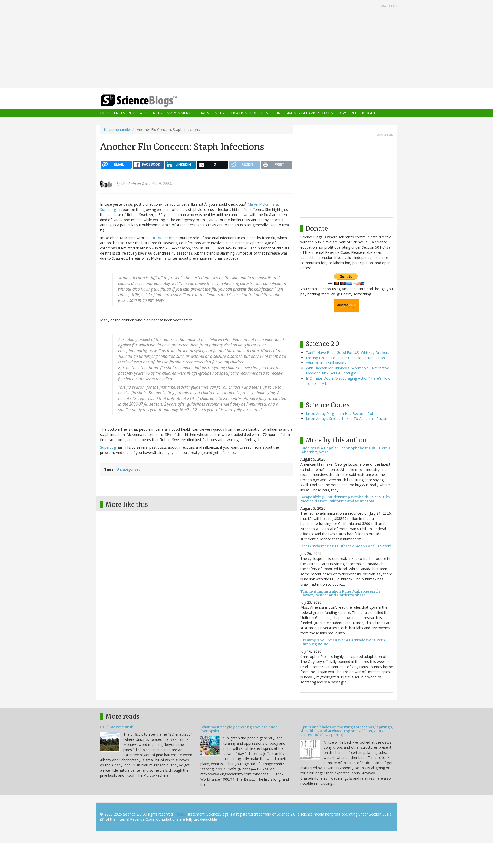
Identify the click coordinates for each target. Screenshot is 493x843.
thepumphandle (117, 129)
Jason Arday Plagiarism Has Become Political (343, 413)
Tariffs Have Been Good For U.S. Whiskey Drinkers (347, 352)
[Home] (149, 100)
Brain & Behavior (302, 113)
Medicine (274, 113)
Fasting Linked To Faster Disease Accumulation (345, 357)
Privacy (180, 814)
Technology (333, 113)
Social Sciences (209, 113)
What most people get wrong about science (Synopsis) (238, 729)
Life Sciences (112, 113)
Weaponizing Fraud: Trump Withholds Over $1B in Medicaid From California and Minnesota (345, 499)
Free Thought (362, 113)
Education (237, 113)
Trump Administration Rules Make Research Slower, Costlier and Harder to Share (340, 593)
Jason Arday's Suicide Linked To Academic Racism (347, 418)
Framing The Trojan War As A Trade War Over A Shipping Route (343, 642)
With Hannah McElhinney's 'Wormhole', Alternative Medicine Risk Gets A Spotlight (347, 371)
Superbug (108, 447)
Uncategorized (128, 469)
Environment (178, 113)
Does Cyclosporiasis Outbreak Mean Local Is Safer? (345, 546)
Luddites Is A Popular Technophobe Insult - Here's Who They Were (345, 450)
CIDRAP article (163, 237)
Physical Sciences (145, 113)
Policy (256, 113)
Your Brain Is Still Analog (326, 362)
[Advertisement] (246, 45)
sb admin (128, 183)
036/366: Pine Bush (117, 727)
